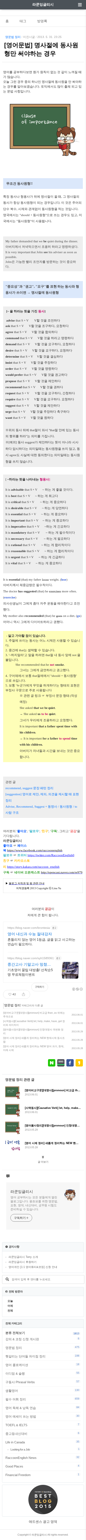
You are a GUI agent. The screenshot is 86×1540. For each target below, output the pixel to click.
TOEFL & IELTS (42, 1425)
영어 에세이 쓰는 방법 (42, 1416)
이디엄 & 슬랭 (42, 1373)
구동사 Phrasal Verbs (42, 1382)
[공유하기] (23, 994)
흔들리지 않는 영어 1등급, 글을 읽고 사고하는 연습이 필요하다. (41, 942)
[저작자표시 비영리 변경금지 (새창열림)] (77, 989)
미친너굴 (29, 37)
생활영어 (42, 1390)
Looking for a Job (44, 1449)
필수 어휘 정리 (42, 1399)
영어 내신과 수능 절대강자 (30, 934)
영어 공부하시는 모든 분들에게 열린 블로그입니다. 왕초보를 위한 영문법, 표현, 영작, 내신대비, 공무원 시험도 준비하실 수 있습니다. (34, 1203)
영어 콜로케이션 (42, 1365)
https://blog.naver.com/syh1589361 (31, 958)
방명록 (42, 21)
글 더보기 (43, 1161)
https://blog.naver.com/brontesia (29, 927)
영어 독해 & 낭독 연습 (42, 1408)
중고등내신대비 (42, 1433)
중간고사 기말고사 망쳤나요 (29, 964)
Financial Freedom (42, 1475)
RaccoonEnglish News (42, 1458)
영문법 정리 (13, 37)
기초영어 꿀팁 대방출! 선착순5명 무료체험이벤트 (30, 972)
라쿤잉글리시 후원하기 (23, 1262)
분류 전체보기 (15, 1333)
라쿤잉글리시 (43, 4)
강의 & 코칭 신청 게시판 (42, 1339)
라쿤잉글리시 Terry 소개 (23, 1256)
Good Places (42, 1466)
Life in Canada (42, 1442)
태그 (23, 21)
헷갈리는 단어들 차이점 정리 (42, 1356)
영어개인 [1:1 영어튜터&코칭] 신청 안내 (33, 1267)
